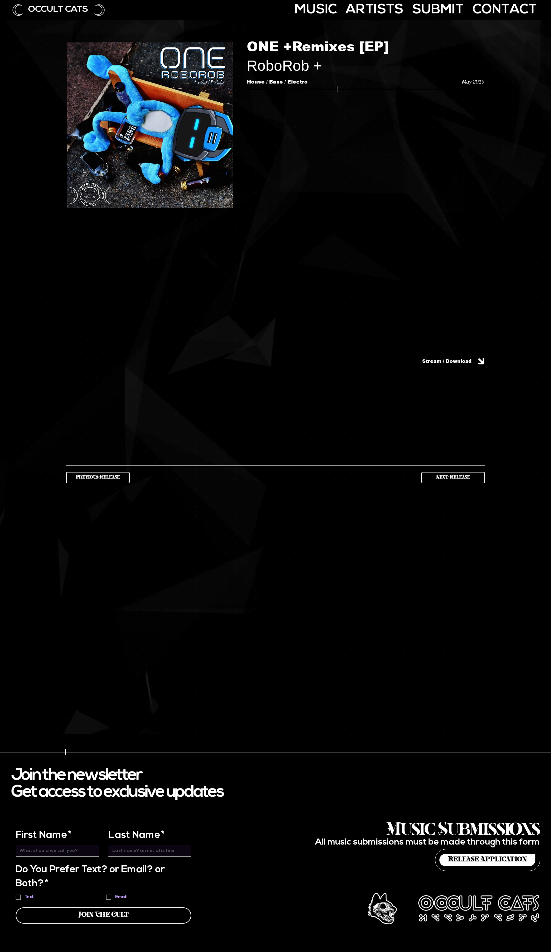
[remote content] (365, 263)
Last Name (136, 835)
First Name (44, 835)
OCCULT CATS (58, 9)
